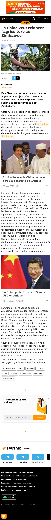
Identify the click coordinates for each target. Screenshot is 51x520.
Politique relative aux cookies (13, 479)
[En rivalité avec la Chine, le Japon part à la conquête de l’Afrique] (25, 157)
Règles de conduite (9, 486)
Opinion (20, 368)
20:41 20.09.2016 (8, 40)
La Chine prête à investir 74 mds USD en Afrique (24, 293)
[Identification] (33, 18)
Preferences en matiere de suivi (14, 490)
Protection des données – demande (16, 483)
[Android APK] (9, 497)
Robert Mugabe (25, 373)
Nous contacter (7, 476)
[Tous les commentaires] (4, 516)
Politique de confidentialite (26, 476)
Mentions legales (26, 472)
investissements (8, 378)
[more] (46, 185)
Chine (4, 373)
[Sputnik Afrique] (7, 19)
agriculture (43, 124)
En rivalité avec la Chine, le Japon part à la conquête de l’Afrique (25, 179)
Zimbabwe (7, 136)
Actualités (40, 368)
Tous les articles (6, 87)
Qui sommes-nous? (9, 472)
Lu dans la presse (8, 368)
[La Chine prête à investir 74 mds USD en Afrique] (25, 272)
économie (30, 368)
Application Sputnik (27, 486)
